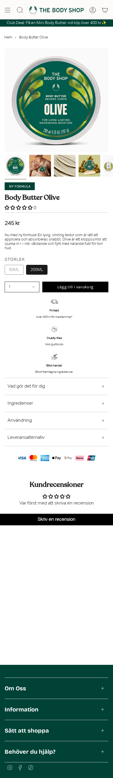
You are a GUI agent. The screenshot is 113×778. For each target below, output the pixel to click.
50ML (14, 270)
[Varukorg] (105, 10)
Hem (8, 37)
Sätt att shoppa (27, 730)
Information (22, 709)
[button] (19, 208)
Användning (20, 420)
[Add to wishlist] (6, 293)
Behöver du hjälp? (30, 751)
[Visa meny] (7, 10)
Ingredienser (20, 403)
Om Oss (15, 688)
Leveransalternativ (26, 437)
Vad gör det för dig (26, 386)
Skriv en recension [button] (56, 519)
